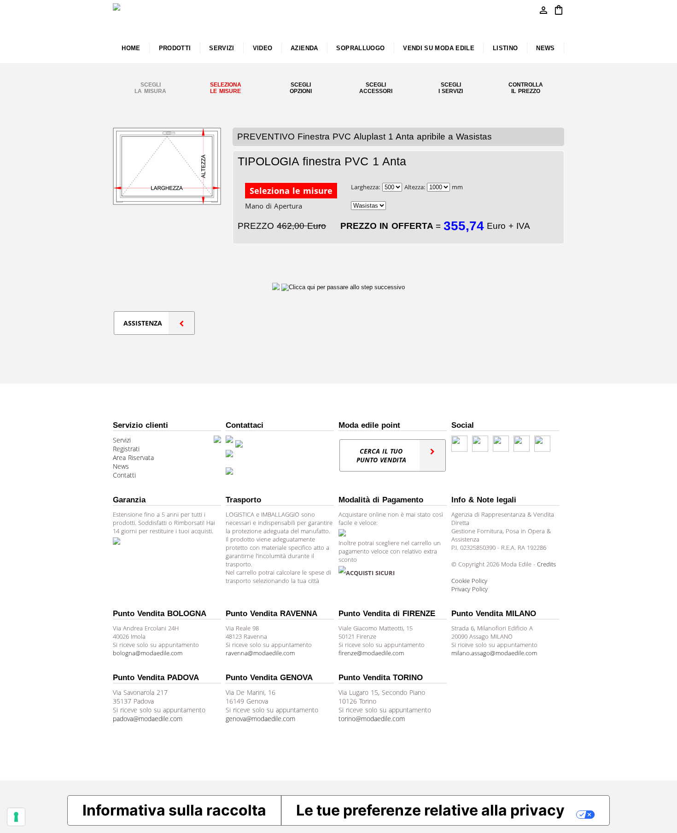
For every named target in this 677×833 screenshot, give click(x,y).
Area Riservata (133, 457)
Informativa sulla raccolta (174, 810)
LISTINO (505, 48)
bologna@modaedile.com (147, 653)
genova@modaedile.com (260, 718)
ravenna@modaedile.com (260, 653)
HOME (131, 48)
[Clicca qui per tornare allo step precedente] (276, 287)
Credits (546, 564)
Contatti (124, 475)
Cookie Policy (469, 581)
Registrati (126, 448)
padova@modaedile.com (147, 718)
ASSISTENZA (142, 323)
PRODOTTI (175, 48)
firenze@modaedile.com (371, 653)
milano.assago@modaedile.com (494, 653)
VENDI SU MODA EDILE (438, 48)
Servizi (122, 440)
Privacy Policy (469, 589)
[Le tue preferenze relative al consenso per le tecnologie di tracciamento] (16, 817)
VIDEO (263, 48)
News (121, 466)
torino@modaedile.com (371, 718)
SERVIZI (221, 48)
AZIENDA (304, 48)
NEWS (545, 48)
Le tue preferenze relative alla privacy (430, 810)
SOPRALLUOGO (360, 48)
